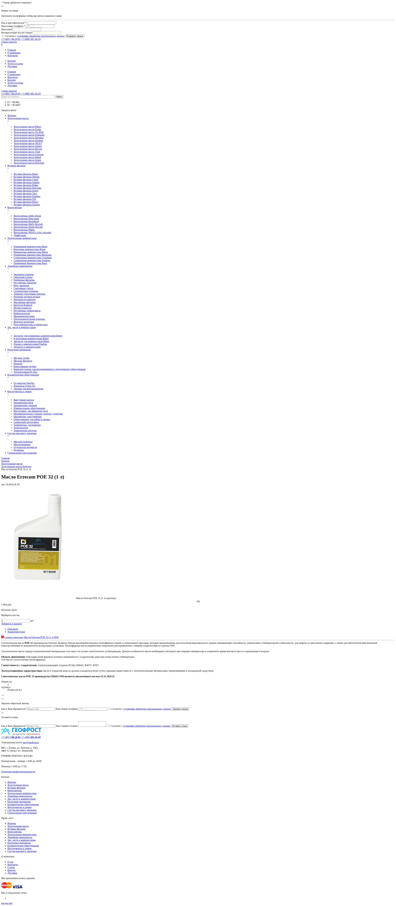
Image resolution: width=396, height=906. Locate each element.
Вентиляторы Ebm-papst (26, 218)
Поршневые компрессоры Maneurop (33, 255)
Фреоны (11, 115)
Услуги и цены (15, 63)
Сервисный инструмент (26, 422)
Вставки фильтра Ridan (26, 185)
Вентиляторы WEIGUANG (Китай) (32, 232)
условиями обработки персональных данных (41, 36)
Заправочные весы (23, 402)
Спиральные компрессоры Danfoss (32, 260)
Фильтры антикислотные (27, 296)
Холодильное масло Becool (28, 149)
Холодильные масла (18, 118)
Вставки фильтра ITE (25, 199)
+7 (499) (31, 737)
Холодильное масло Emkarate (29, 135)
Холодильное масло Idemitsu (28, 137)
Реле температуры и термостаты (31, 324)
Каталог (11, 60)
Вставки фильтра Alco (25, 193)
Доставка (12, 66)
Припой (18, 363)
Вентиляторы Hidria (24, 229)
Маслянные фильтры (25, 302)
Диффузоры (20, 235)
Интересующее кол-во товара (16, 32)
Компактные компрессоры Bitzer (31, 252)
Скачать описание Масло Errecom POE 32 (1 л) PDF (31, 637)
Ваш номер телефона (67, 709)
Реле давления (21, 285)
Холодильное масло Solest (27, 160)
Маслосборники (22, 444)
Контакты (12, 55)
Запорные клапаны (24, 274)
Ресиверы (19, 450)
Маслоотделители (23, 441)
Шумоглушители (23, 308)
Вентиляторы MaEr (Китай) (28, 224)
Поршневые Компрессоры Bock (30, 263)
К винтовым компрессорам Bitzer (31, 338)
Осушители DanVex (24, 383)
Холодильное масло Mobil (27, 157)
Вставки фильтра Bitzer (26, 174)
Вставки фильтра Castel (26, 179)
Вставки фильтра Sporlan (27, 204)
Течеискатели (21, 427)
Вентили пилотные (24, 321)
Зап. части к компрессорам (21, 327)
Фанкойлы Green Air (24, 386)
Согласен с (35, 36)
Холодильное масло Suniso (28, 146)
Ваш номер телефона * (13, 26)
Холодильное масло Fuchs (27, 129)
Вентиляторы (14, 207)
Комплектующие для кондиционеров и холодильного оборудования (49, 369)
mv (24, 742)
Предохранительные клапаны (29, 319)
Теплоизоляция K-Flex (25, 372)
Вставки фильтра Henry (26, 202)
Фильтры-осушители (25, 299)
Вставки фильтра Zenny (26, 190)
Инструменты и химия (19, 391)
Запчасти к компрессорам (27, 347)
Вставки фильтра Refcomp (27, 188)
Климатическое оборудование (23, 374)
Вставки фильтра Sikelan (26, 176)
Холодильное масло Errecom (28, 154)
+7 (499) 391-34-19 (31, 39)
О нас (10, 861)
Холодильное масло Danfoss (28, 140)
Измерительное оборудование (29, 408)
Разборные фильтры (24, 280)
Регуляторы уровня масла (27, 310)
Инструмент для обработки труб (31, 411)
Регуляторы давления (25, 282)
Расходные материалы (19, 349)
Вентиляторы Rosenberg (26, 221)
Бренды (11, 870)
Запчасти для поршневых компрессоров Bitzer (38, 335)
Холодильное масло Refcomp (29, 163)
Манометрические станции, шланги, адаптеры (38, 413)
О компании (13, 52)
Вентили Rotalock (23, 305)
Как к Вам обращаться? (13, 709)
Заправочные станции (25, 405)
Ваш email (6, 29)
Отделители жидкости (25, 447)
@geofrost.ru (32, 742)
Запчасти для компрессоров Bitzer (31, 341)
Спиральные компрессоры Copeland (33, 257)
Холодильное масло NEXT (28, 143)
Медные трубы (21, 358)
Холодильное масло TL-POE (29, 132)
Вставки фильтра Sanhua (26, 182)
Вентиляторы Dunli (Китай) (28, 227)
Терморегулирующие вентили (29, 294)
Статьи (11, 867)
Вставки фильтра (16, 165)
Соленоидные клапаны (26, 291)
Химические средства (25, 430)
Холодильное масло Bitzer (27, 126)
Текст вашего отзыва (67, 726)
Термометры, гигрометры (27, 425)
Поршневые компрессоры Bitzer (30, 246)
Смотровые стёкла (23, 288)
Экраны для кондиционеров (28, 388)
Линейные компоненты (19, 266)
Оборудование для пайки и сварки (32, 419)
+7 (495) (11, 737)
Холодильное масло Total (27, 151)
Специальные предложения (22, 453)
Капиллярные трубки (25, 366)
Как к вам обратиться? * (14, 23)
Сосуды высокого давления (21, 433)
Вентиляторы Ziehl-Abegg (27, 216)
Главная (11, 50)
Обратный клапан (23, 277)
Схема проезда (9, 42)
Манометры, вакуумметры (28, 416)
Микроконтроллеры (24, 316)
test (2, 903)
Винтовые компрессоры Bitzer (29, 249)
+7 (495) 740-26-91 (11, 39)
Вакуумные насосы (24, 400)
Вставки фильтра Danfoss (27, 196)
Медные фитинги (23, 361)
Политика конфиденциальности (18, 771)
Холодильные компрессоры (22, 238)
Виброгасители (22, 313)
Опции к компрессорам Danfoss (30, 344)
